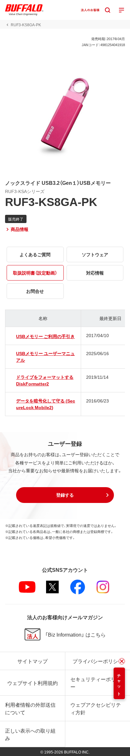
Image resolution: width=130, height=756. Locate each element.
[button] (65, 495)
